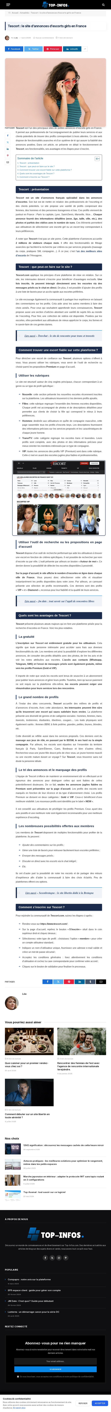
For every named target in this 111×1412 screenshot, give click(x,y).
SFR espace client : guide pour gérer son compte (34, 1290)
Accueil (15, 13)
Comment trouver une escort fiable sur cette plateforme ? (46, 170)
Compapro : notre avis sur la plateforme (29, 1279)
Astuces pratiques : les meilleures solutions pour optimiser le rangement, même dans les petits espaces (63, 1162)
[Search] (103, 4)
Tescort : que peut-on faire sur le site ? (37, 166)
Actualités (24, 13)
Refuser (83, 1403)
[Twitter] (7, 142)
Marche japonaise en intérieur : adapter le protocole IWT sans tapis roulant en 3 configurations (63, 1178)
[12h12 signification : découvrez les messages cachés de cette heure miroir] (13, 1148)
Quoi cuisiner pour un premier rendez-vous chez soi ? (26, 1065)
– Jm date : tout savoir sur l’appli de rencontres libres (59, 601)
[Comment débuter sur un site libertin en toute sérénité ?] (29, 1092)
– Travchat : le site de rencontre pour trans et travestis (60, 336)
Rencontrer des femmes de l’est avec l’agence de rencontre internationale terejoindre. (78, 1066)
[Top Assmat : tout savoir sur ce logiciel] (13, 1195)
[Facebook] (7, 135)
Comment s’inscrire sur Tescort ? (34, 177)
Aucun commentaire (45, 38)
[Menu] (8, 4)
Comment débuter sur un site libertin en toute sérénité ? (27, 1116)
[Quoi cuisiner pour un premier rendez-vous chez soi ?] (29, 1041)
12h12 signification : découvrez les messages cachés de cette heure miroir (63, 1145)
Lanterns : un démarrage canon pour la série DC (33, 1312)
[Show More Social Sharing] (85, 49)
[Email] (7, 162)
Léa (16, 38)
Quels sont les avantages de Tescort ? (37, 173)
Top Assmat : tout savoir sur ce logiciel (44, 1192)
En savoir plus (19, 1408)
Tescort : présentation (29, 163)
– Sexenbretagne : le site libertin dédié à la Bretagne (59, 893)
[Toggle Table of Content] (95, 158)
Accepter (100, 1403)
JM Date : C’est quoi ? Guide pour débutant (30, 1301)
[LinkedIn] (7, 149)
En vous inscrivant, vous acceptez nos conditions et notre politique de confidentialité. (57, 1377)
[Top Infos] (55, 4)
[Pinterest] (7, 155)
